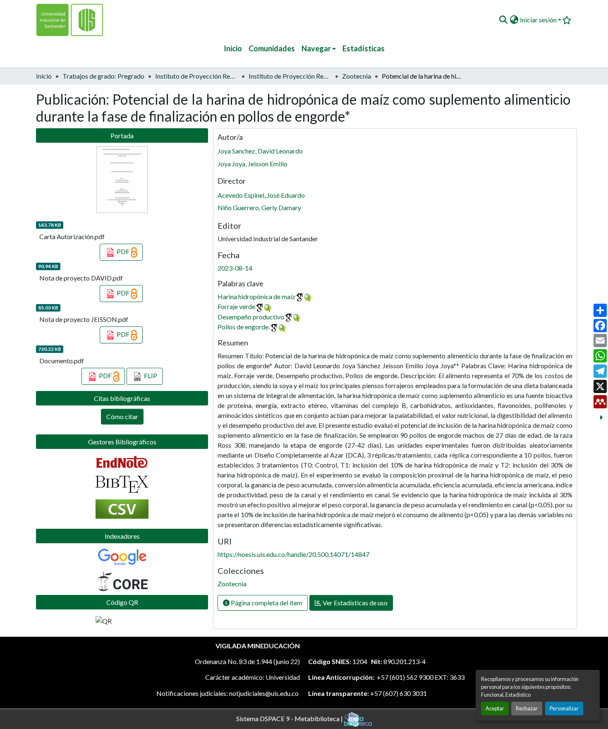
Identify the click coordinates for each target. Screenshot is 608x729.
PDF (123, 251)
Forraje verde (236, 306)
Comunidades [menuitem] (272, 48)
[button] (503, 20)
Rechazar (527, 708)
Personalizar (564, 708)
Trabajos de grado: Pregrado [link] (103, 76)
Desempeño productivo (251, 317)
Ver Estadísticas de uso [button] (354, 603)
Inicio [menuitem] (233, 48)
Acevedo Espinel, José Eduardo (261, 195)
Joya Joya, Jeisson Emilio (252, 164)
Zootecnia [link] (356, 76)
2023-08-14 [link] (235, 268)
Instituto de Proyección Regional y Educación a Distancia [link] (290, 76)
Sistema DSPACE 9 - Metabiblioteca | (290, 718)
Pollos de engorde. (244, 327)
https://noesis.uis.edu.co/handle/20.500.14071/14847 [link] (293, 554)
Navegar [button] (316, 48)
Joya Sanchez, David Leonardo (260, 151)
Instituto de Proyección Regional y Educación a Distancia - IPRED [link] (196, 76)
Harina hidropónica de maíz (256, 296)
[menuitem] (319, 49)
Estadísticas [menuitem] (363, 48)
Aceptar (495, 708)
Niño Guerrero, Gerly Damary (259, 207)
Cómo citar (122, 416)
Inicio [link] (44, 76)
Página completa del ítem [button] (266, 603)
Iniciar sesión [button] (539, 20)
